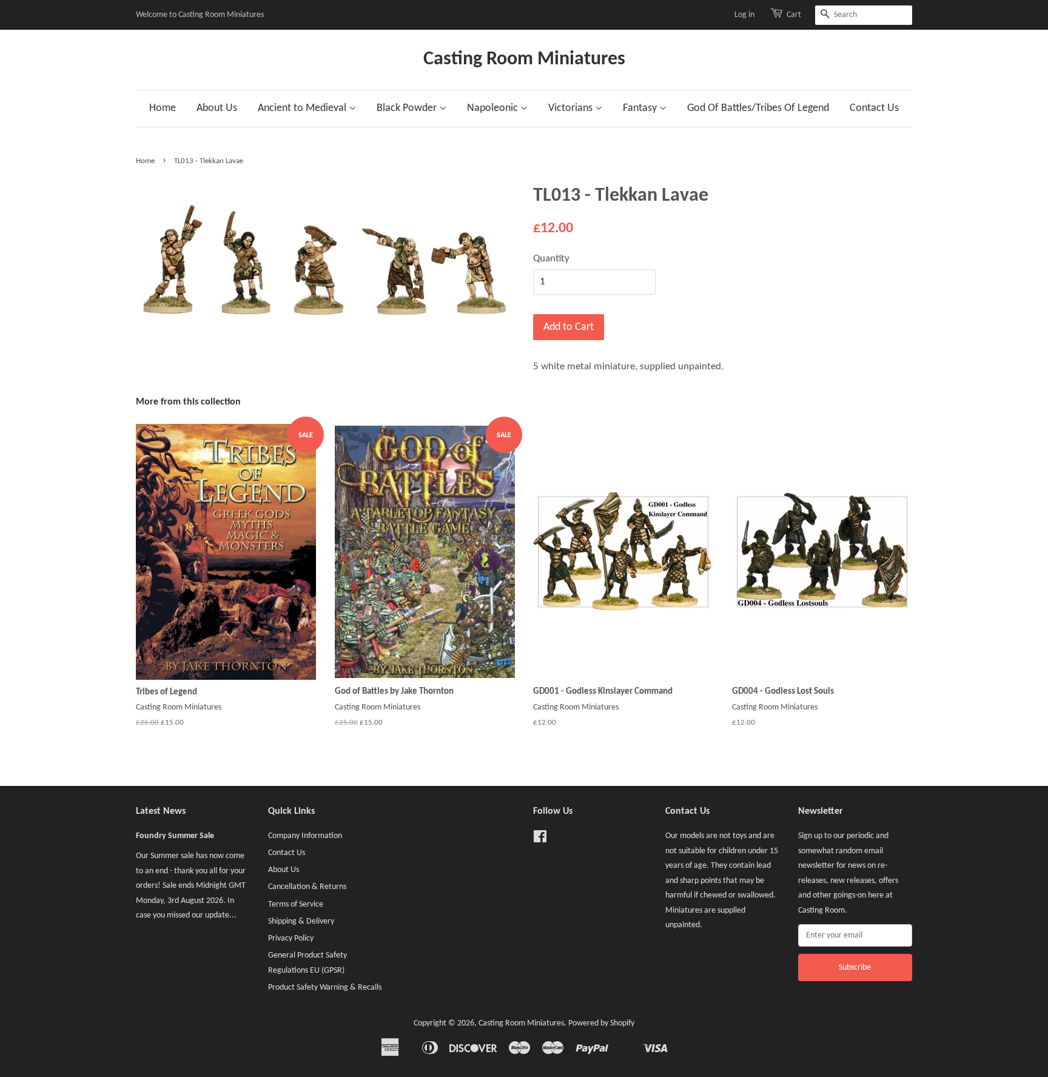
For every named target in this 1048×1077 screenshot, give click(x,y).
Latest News (161, 811)
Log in (744, 14)
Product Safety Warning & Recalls (324, 987)
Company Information (305, 835)
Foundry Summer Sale (175, 835)
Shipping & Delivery (301, 921)
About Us (216, 108)
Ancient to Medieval (303, 108)
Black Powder (408, 108)
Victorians (571, 108)
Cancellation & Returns (307, 886)
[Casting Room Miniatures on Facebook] (540, 839)
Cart (794, 14)
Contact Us (874, 108)
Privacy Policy (291, 938)
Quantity (551, 258)
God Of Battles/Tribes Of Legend (758, 108)
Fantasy (641, 108)
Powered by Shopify (601, 1023)
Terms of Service (295, 904)
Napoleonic (493, 108)
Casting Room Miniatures (524, 59)
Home (162, 108)
